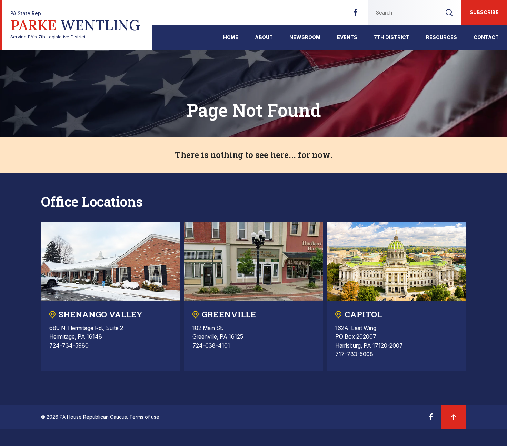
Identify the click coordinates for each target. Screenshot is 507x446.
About (264, 37)
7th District (391, 37)
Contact (486, 37)
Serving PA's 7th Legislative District (75, 25)
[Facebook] (355, 14)
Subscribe (484, 12)
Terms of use (144, 417)
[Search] (449, 12)
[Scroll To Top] (453, 417)
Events (347, 37)
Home (230, 37)
